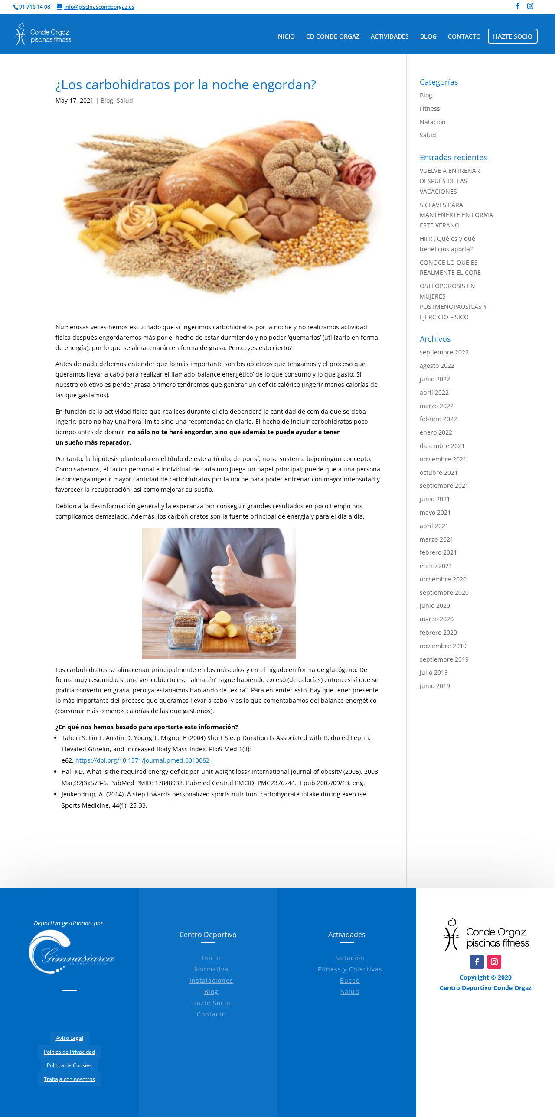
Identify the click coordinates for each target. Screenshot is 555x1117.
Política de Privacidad (69, 1051)
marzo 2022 (437, 406)
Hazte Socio (211, 1003)
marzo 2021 (437, 539)
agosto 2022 (437, 365)
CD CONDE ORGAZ (332, 36)
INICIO (285, 36)
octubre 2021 (439, 472)
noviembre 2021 (443, 459)
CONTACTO (464, 36)
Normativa (211, 969)
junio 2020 (435, 605)
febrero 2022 (438, 419)
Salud (125, 100)
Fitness (430, 108)
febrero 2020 (438, 632)
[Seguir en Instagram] (494, 962)
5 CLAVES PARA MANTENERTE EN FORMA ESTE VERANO (456, 215)
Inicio (211, 958)
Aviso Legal (69, 1038)
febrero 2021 (438, 552)
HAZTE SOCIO (512, 36)
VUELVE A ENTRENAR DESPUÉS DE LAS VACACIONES (450, 180)
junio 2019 (435, 686)
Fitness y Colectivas (350, 969)
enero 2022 (436, 432)
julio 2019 (434, 672)
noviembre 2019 (443, 646)
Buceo (350, 980)
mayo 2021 (435, 512)
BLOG (428, 36)
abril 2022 (434, 392)
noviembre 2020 (443, 579)
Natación (433, 122)
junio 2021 (435, 499)
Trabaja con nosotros (69, 1079)
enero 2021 (436, 566)
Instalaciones (211, 980)
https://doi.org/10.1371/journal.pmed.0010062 (142, 760)
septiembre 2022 (444, 352)
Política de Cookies (69, 1065)
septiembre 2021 (444, 485)
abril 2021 (434, 526)
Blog (107, 100)
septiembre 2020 (444, 592)
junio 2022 (435, 379)
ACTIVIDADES (390, 36)
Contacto (211, 1014)
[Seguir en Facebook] (477, 962)
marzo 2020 (437, 619)
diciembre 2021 (442, 446)
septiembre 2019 (444, 659)
